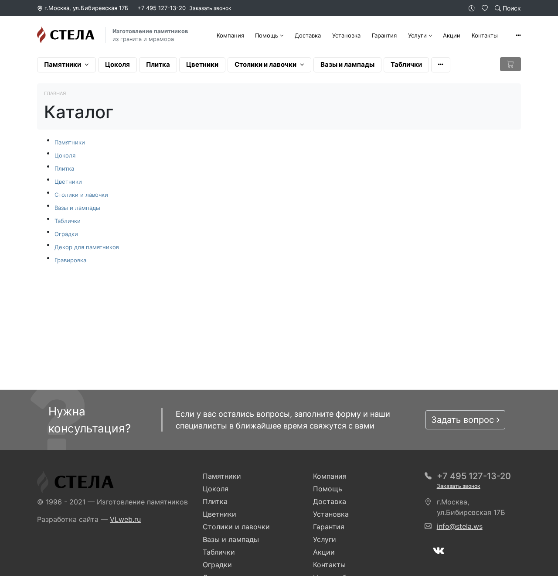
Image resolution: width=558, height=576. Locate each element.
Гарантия (384, 35)
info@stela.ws (460, 526)
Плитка (158, 64)
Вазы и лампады (347, 64)
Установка (346, 35)
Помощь (266, 35)
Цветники (202, 64)
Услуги (417, 35)
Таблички (406, 64)
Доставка (308, 35)
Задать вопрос (464, 420)
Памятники (62, 64)
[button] (518, 35)
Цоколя (117, 64)
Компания (230, 35)
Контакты (485, 35)
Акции (451, 35)
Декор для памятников (86, 246)
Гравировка (70, 260)
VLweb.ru (125, 519)
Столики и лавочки (265, 64)
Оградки (66, 233)
